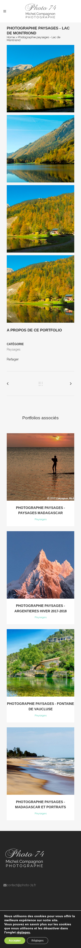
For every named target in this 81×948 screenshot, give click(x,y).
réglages (23, 932)
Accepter (15, 940)
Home (11, 37)
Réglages (38, 940)
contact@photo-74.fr (21, 885)
